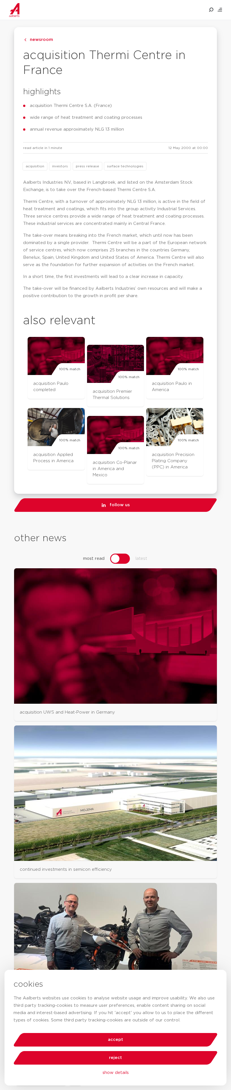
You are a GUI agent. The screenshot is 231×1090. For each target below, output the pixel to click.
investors (60, 166)
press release (87, 166)
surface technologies (125, 166)
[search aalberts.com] (211, 10)
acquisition (35, 166)
